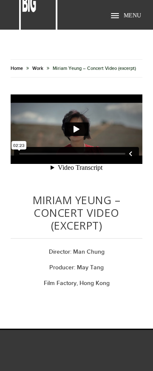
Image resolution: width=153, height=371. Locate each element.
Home (17, 68)
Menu (132, 15)
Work (37, 68)
